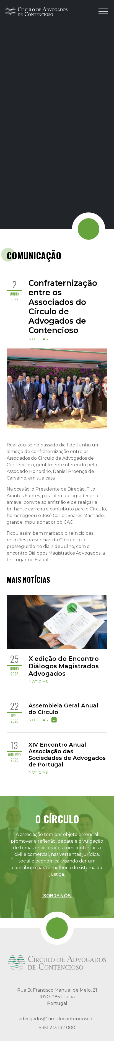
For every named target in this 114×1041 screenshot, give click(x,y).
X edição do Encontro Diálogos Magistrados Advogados (63, 666)
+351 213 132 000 (57, 1027)
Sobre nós (57, 895)
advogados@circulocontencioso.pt (57, 1018)
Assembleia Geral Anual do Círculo (63, 708)
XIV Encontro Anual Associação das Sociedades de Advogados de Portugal (67, 754)
